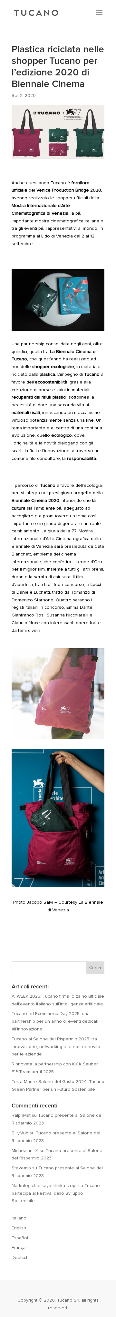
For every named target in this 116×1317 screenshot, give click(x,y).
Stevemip (21, 1168)
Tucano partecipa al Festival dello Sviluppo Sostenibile (56, 1193)
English (19, 1228)
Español (20, 1238)
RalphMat (21, 1115)
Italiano (19, 1218)
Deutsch (20, 1257)
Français (20, 1247)
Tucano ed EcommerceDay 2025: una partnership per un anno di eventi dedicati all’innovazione (55, 1021)
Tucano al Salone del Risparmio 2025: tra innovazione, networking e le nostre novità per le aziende (56, 1047)
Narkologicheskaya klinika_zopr (44, 1186)
